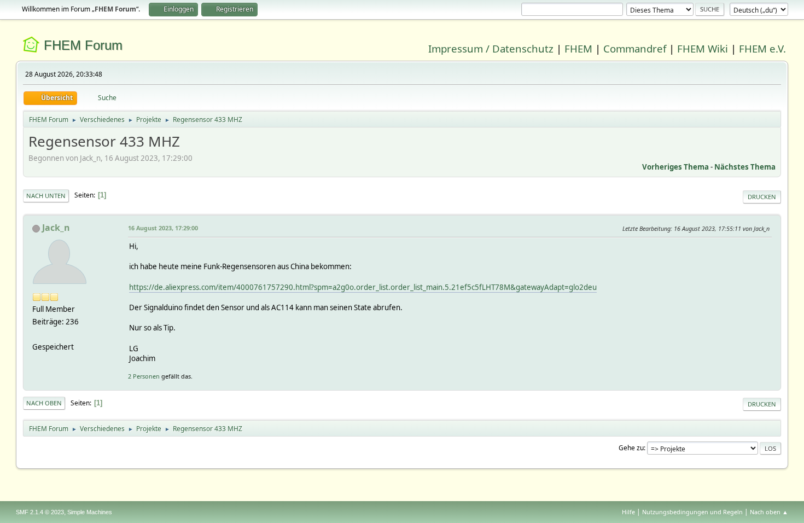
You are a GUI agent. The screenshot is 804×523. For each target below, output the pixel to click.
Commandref (634, 48)
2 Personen (144, 376)
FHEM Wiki (702, 48)
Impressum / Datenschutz (491, 48)
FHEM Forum (83, 45)
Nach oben (44, 403)
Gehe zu (631, 447)
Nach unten (46, 195)
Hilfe (628, 512)
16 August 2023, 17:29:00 (163, 228)
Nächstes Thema (745, 167)
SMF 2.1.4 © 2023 (40, 512)
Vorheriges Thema (675, 167)
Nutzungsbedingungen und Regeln (692, 512)
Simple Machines (89, 512)
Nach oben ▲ (769, 512)
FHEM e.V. (762, 48)
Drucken (762, 197)
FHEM (578, 48)
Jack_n (56, 228)
